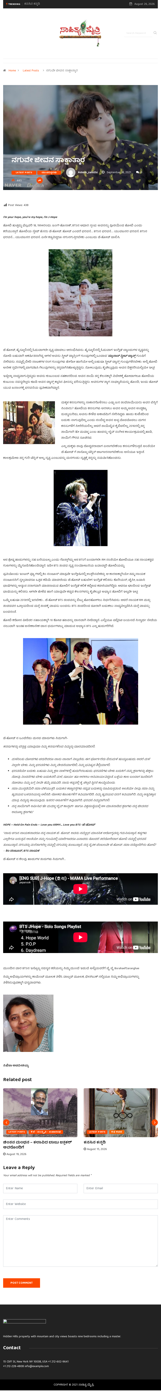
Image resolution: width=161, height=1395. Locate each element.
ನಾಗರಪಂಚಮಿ (33, 4)
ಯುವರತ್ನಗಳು (49, 173)
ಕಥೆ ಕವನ (116, 1132)
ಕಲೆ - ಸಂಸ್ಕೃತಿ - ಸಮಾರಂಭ (46, 1132)
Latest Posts (31, 70)
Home (12, 70)
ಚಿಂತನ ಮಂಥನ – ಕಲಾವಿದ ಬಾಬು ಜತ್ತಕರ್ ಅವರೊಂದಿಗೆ (37, 1145)
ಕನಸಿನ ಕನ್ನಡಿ (95, 1142)
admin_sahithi (88, 172)
